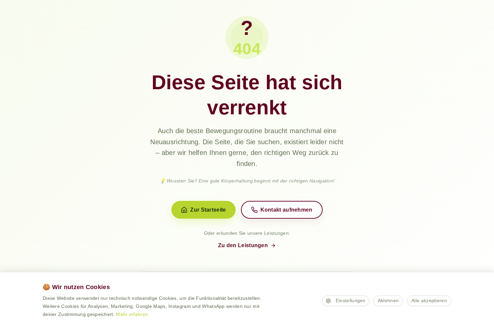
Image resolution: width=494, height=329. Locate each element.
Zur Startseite (208, 210)
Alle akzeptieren (429, 300)
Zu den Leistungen (243, 245)
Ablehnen (388, 300)
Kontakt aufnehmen (286, 210)
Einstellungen (351, 300)
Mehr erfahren (132, 314)
